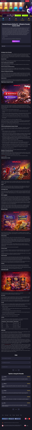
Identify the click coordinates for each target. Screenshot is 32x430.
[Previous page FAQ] (13, 370)
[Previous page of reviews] (13, 409)
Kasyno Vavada (3, 155)
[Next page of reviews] (19, 409)
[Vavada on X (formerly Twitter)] (27, 419)
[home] (3, 1)
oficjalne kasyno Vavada (8, 344)
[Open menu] (31, 1)
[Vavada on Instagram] (25, 419)
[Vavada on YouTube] (29, 419)
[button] (31, 10)
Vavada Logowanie (16, 41)
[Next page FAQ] (19, 370)
